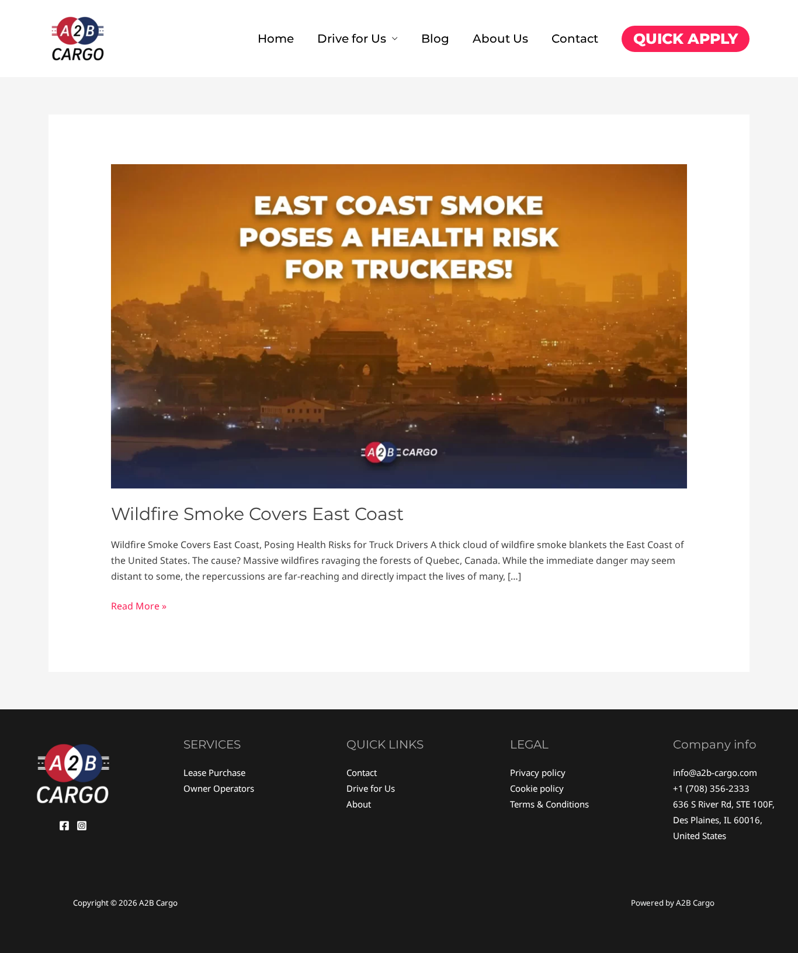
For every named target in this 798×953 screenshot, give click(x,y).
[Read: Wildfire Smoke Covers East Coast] (399, 325)
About (358, 804)
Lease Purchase (214, 772)
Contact (574, 39)
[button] (686, 39)
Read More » (138, 605)
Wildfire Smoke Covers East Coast (257, 514)
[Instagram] (82, 825)
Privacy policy (537, 772)
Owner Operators (218, 788)
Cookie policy (537, 788)
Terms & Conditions (549, 804)
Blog (435, 39)
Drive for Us (351, 39)
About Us (500, 39)
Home (276, 39)
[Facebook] (64, 825)
